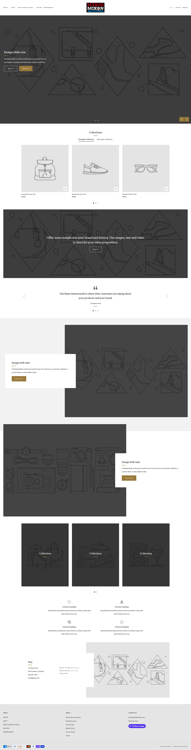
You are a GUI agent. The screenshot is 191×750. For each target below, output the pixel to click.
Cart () (178, 7)
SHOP (5, 721)
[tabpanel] (95, 171)
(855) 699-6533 (133, 721)
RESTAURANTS (8, 732)
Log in (171, 7)
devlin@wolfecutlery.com (136, 717)
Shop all (10, 68)
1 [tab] (95, 120)
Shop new (26, 68)
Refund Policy (70, 728)
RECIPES (6, 728)
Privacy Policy (70, 732)
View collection (45, 563)
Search (185, 7)
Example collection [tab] (86, 139)
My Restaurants (71, 721)
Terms (68, 735)
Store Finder (70, 725)
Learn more (19, 379)
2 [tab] (97, 120)
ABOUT (5, 717)
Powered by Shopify (165, 746)
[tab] (93, 203)
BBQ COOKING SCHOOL (11, 725)
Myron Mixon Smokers (73, 717)
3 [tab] (97, 310)
